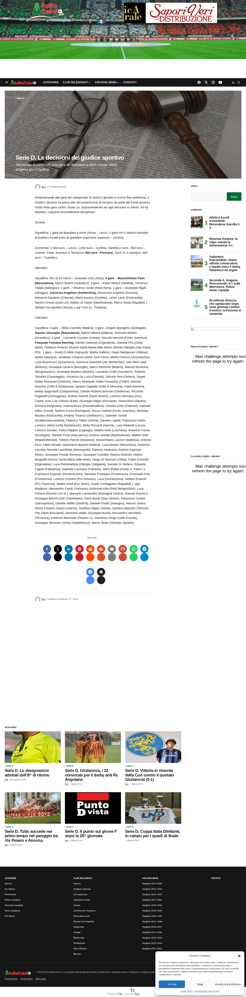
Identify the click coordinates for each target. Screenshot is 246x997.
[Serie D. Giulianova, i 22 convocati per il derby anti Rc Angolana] (93, 747)
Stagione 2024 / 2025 (152, 884)
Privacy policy (11, 979)
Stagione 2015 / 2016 (152, 932)
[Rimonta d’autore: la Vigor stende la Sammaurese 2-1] (197, 242)
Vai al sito (171, 7)
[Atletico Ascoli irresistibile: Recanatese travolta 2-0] (197, 222)
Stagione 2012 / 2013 (152, 948)
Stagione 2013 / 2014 (152, 943)
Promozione (10, 894)
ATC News (10, 916)
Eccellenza (10, 889)
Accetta (172, 984)
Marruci (77, 954)
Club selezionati (82, 878)
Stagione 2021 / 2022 (152, 900)
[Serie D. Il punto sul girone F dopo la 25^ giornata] (93, 808)
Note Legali (40, 979)
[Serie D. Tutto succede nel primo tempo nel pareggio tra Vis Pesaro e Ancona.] (33, 808)
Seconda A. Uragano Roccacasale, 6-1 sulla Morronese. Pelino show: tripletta (224, 285)
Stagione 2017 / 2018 (152, 921)
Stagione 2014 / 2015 (152, 938)
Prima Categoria (12, 900)
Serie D (20, 98)
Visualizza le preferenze (228, 984)
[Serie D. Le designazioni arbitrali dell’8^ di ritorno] (33, 747)
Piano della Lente (81, 916)
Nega (200, 984)
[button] (239, 955)
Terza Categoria (12, 911)
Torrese (77, 884)
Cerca (194, 186)
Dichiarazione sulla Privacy (207, 991)
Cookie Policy (186, 991)
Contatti (215, 878)
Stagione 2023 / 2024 (152, 889)
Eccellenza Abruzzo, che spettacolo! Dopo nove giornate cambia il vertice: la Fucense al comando (225, 307)
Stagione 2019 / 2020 (152, 911)
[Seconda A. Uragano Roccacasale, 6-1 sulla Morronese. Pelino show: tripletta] (197, 285)
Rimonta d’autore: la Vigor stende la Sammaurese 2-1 (223, 242)
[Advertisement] (123, 51)
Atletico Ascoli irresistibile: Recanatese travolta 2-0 (224, 222)
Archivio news (150, 878)
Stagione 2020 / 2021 (152, 905)
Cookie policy (26, 979)
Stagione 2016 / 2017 (152, 927)
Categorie (10, 878)
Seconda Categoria (14, 905)
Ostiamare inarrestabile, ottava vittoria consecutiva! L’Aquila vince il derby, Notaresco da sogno (225, 263)
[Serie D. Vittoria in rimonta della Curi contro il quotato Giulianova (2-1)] (153, 747)
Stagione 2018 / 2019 (152, 916)
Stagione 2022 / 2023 (152, 894)
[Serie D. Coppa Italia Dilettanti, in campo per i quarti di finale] (153, 808)
